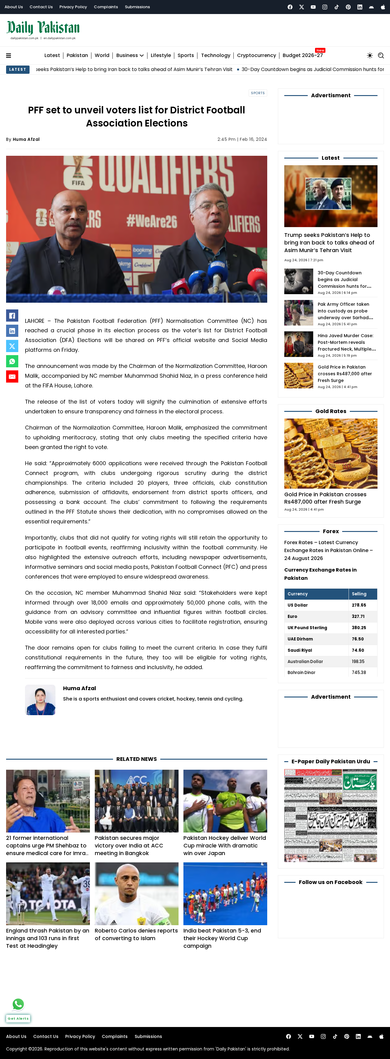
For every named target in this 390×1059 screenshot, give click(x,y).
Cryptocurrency (256, 55)
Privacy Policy (73, 7)
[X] (12, 346)
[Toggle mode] (370, 55)
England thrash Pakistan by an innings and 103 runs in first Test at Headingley (47, 938)
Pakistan (77, 55)
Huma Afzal (26, 139)
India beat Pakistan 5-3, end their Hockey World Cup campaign (222, 938)
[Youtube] (313, 7)
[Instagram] (324, 7)
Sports (186, 55)
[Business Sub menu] (141, 55)
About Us (14, 7)
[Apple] (383, 7)
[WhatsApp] (12, 361)
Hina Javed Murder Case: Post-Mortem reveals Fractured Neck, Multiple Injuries (345, 346)
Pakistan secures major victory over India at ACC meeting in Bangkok (129, 845)
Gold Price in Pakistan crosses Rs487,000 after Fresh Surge (345, 373)
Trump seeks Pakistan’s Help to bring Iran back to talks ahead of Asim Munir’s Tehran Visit (329, 242)
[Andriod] (371, 7)
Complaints (106, 7)
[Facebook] (290, 7)
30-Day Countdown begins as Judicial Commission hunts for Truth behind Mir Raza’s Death (343, 286)
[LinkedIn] (12, 331)
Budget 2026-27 (303, 55)
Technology (215, 55)
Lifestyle (161, 55)
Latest (52, 55)
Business (127, 55)
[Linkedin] (359, 7)
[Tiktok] (336, 7)
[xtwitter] (301, 7)
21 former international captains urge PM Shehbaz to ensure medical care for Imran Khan (47, 849)
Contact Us (41, 7)
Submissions (137, 7)
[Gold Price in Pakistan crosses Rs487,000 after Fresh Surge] (331, 453)
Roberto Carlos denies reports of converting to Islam (136, 934)
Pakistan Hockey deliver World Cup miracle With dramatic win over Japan (224, 845)
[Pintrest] (348, 7)
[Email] (12, 376)
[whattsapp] (18, 1004)
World (102, 55)
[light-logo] (44, 30)
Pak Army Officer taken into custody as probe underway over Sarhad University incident (343, 314)
